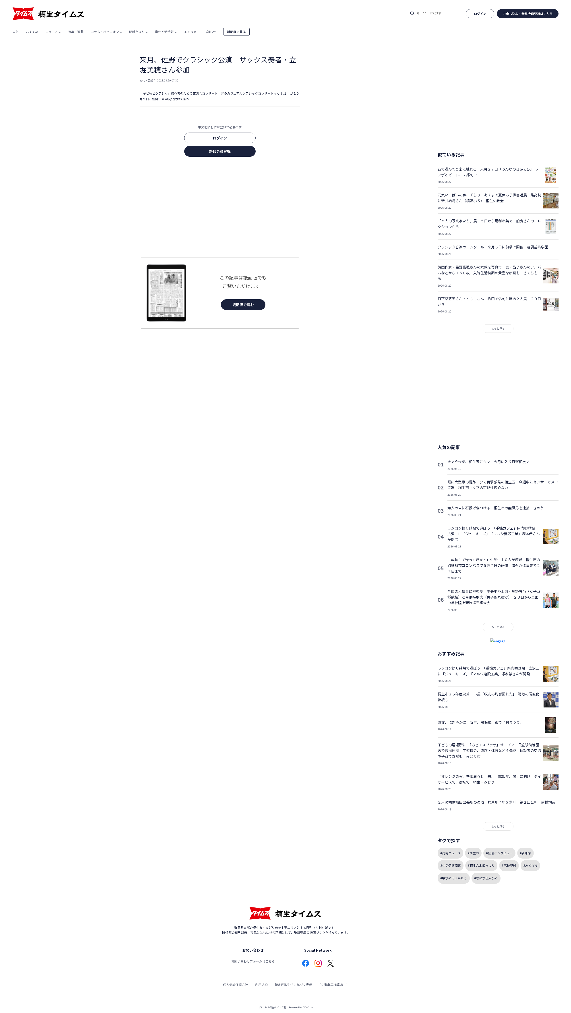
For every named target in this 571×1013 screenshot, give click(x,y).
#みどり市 (530, 865)
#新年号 (525, 853)
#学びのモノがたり (453, 878)
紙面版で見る (236, 31)
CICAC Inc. (308, 1007)
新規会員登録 (220, 151)
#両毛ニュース (450, 853)
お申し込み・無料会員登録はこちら (528, 13)
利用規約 (261, 984)
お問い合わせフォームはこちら (253, 961)
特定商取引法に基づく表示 (293, 984)
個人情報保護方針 (235, 984)
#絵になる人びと (486, 878)
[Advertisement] (220, 208)
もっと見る (498, 328)
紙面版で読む (243, 304)
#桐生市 (473, 853)
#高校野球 (509, 865)
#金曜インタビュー (499, 853)
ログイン (220, 138)
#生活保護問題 (450, 865)
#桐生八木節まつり (481, 865)
